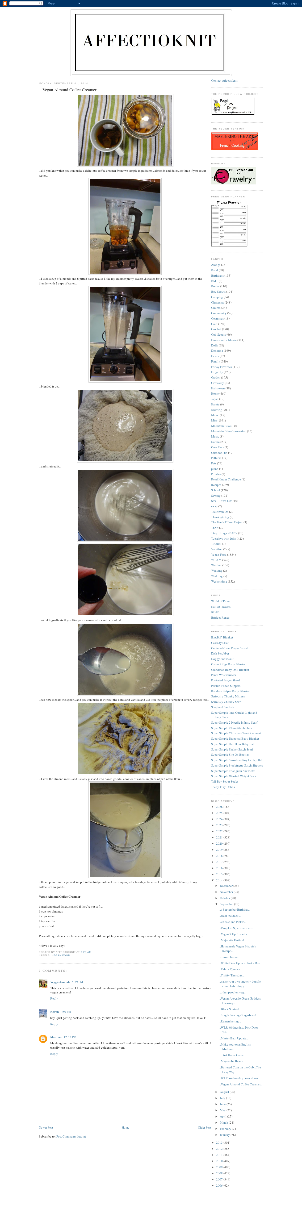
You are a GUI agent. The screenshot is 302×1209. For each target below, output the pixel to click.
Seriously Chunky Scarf (226, 702)
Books (215, 286)
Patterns (216, 458)
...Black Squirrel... (230, 1009)
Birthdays (217, 275)
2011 (219, 1155)
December (226, 886)
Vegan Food (61, 955)
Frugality (217, 372)
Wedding (217, 576)
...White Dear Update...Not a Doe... (240, 963)
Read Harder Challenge (226, 479)
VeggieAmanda (60, 982)
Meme (215, 415)
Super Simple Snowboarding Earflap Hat (236, 760)
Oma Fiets (217, 447)
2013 (219, 1142)
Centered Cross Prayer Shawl (229, 648)
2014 (219, 880)
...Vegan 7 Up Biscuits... (234, 934)
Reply (54, 998)
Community (218, 313)
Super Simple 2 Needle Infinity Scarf (234, 722)
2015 (219, 874)
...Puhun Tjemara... (230, 969)
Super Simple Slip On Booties (230, 754)
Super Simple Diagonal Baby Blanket (235, 738)
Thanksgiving (220, 517)
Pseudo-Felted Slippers (225, 686)
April (223, 1116)
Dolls (214, 345)
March (224, 1122)
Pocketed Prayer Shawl (225, 680)
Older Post (204, 1127)
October (225, 898)
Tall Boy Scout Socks (224, 781)
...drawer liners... (229, 957)
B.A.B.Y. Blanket (222, 637)
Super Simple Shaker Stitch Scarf (232, 749)
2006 (219, 1185)
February (226, 1128)
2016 (219, 868)
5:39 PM (77, 982)
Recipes (216, 485)
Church (216, 307)
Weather (216, 565)
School (215, 490)
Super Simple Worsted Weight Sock (233, 776)
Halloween (218, 388)
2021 (219, 837)
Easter (215, 356)
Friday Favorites (221, 367)
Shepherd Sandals (222, 707)
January (225, 1135)
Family (215, 361)
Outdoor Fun (219, 452)
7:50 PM (65, 1011)
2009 (219, 1167)
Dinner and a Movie (224, 340)
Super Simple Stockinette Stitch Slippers (237, 765)
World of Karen (221, 601)
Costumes (217, 318)
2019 (219, 849)
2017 (219, 862)
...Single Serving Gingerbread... (238, 1015)
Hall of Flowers (221, 606)
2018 (219, 856)
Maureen (56, 1037)
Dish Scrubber (220, 653)
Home (125, 1127)
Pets (213, 463)
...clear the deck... (230, 915)
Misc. (214, 420)
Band (214, 270)
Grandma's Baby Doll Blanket (230, 669)
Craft (214, 324)
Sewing (216, 495)
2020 (219, 843)
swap (214, 506)
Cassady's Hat (220, 643)
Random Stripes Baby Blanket (230, 691)
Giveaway (217, 383)
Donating (217, 350)
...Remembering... (230, 1021)
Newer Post (46, 1127)
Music (215, 436)
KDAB (215, 612)
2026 (219, 807)
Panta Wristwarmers (223, 675)
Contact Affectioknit (224, 80)
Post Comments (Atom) (71, 1136)
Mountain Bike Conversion (228, 431)
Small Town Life (221, 501)
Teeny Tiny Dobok (223, 787)
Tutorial (216, 544)
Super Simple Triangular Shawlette (233, 771)
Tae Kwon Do (219, 511)
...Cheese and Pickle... (232, 922)
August (225, 1092)
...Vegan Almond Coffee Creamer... (240, 1084)
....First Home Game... (232, 1055)
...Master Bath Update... (233, 1038)
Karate (215, 404)
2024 (219, 819)
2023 (219, 825)
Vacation (216, 549)
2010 (219, 1161)
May (223, 1110)
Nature (215, 442)
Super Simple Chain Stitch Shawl (232, 728)
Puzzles (216, 474)
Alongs (215, 265)
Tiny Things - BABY (224, 533)
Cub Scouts (218, 334)
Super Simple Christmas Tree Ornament (236, 733)
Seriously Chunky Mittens (228, 696)
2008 (219, 1173)
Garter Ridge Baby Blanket (228, 664)
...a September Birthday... (234, 909)
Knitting (216, 410)
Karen (54, 1011)
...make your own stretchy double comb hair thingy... (240, 983)
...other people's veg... (232, 992)
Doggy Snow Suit (222, 659)
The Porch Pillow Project (227, 522)
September (227, 904)
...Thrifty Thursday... (231, 975)
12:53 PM (70, 1037)
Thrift (214, 527)
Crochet (216, 329)
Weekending (219, 581)
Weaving (216, 570)
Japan (214, 399)
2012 (219, 1148)
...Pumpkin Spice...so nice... (236, 928)
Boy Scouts (218, 291)
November (227, 892)
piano (214, 469)
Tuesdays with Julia (223, 538)
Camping (217, 297)
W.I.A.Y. (216, 560)
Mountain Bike (221, 426)
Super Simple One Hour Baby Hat (232, 744)
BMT (214, 281)
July (223, 1098)
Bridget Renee (220, 617)
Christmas (217, 302)
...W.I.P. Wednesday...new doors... (239, 1078)
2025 (219, 813)
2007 (219, 1179)
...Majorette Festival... (232, 940)
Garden (215, 377)
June (223, 1104)
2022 (219, 831)
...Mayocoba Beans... (232, 1061)
